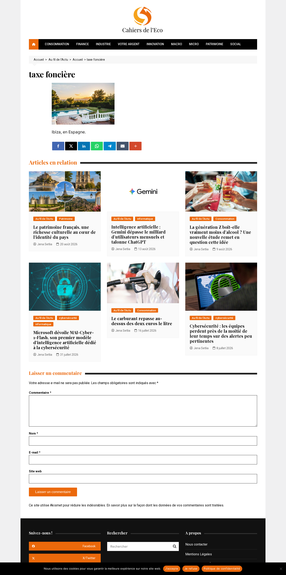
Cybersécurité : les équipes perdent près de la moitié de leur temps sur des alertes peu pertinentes (221, 333)
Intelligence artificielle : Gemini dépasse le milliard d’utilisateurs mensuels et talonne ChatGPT (138, 234)
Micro (194, 44)
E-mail (34, 452)
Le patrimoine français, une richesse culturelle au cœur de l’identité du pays (64, 232)
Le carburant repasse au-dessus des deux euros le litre (141, 321)
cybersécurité (68, 317)
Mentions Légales (198, 554)
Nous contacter (196, 544)
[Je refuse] (281, 569)
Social (235, 44)
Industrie (103, 44)
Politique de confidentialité (222, 568)
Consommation (57, 44)
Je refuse (190, 568)
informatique (145, 218)
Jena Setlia (44, 244)
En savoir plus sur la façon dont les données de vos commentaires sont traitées (165, 505)
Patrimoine (214, 44)
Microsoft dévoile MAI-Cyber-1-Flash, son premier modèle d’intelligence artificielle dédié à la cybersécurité (64, 340)
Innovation (155, 44)
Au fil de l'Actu (44, 218)
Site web (35, 471)
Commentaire (40, 393)
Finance (82, 44)
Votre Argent (128, 44)
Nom (33, 433)
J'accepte (171, 568)
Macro (176, 44)
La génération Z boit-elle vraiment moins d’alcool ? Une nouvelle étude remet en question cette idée (220, 234)
